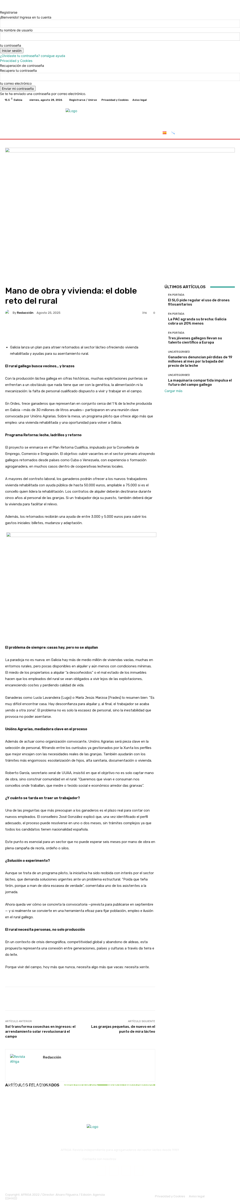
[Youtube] (233, 100)
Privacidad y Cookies (16, 61)
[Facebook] (210, 100)
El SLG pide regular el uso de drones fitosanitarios (30, 1087)
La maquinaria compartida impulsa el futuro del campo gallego (200, 382)
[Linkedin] (126, 1170)
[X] (222, 100)
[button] (230, 133)
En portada (29, 1079)
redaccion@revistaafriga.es (137, 1159)
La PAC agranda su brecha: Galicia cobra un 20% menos (80, 1085)
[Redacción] (9, 313)
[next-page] (9, 1098)
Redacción (25, 312)
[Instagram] (216, 100)
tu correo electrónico (16, 83)
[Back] (1, 7)
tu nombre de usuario (16, 30)
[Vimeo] (227, 100)
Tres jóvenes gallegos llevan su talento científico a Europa (130, 1085)
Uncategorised (179, 352)
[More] (154, 329)
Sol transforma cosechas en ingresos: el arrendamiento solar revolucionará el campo (40, 1031)
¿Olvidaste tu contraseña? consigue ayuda (32, 56)
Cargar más (173, 391)
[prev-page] (6, 1098)
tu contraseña (10, 45)
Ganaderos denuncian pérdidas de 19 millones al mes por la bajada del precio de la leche (200, 361)
